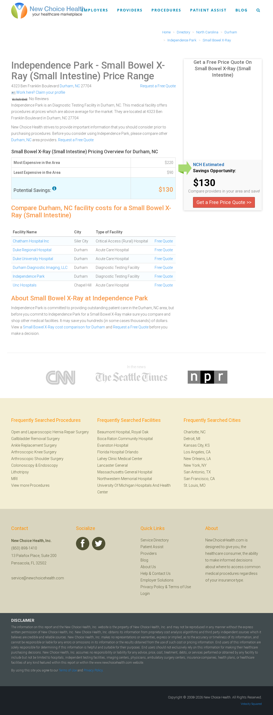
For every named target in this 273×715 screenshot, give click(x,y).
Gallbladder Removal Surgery (35, 439)
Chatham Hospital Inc (31, 241)
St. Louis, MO (195, 485)
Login (145, 593)
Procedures (166, 10)
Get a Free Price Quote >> (223, 202)
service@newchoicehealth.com (37, 578)
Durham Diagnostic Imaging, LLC (40, 267)
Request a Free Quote (158, 86)
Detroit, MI (192, 439)
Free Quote (164, 241)
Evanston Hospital (112, 445)
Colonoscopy (22, 465)
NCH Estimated (208, 164)
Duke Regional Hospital (32, 250)
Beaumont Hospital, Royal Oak (122, 432)
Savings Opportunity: (214, 170)
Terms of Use (179, 587)
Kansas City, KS (197, 445)
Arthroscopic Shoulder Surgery (37, 459)
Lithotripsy (20, 472)
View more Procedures (30, 485)
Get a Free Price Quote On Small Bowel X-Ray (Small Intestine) (223, 68)
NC (77, 86)
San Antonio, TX (197, 472)
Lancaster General (112, 465)
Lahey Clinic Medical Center (119, 459)
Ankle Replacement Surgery (34, 445)
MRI (14, 479)
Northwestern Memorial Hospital (124, 479)
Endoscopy (48, 465)
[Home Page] (48, 10)
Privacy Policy (152, 587)
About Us (148, 567)
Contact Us (161, 573)
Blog (241, 10)
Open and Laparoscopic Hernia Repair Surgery (50, 432)
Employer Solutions (157, 580)
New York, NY (195, 465)
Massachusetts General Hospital (124, 472)
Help (144, 573)
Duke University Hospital (33, 259)
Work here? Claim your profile (40, 92)
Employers (94, 10)
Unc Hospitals (25, 285)
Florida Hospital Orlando (117, 452)
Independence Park (52, 65)
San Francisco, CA (199, 479)
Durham (66, 86)
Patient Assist (208, 10)
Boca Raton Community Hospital (125, 439)
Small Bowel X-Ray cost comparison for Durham (64, 327)
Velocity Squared (251, 704)
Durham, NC (21, 140)
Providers (130, 10)
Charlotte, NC (195, 432)
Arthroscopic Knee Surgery (34, 452)
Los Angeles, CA (197, 452)
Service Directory (154, 540)
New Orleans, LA (197, 459)
